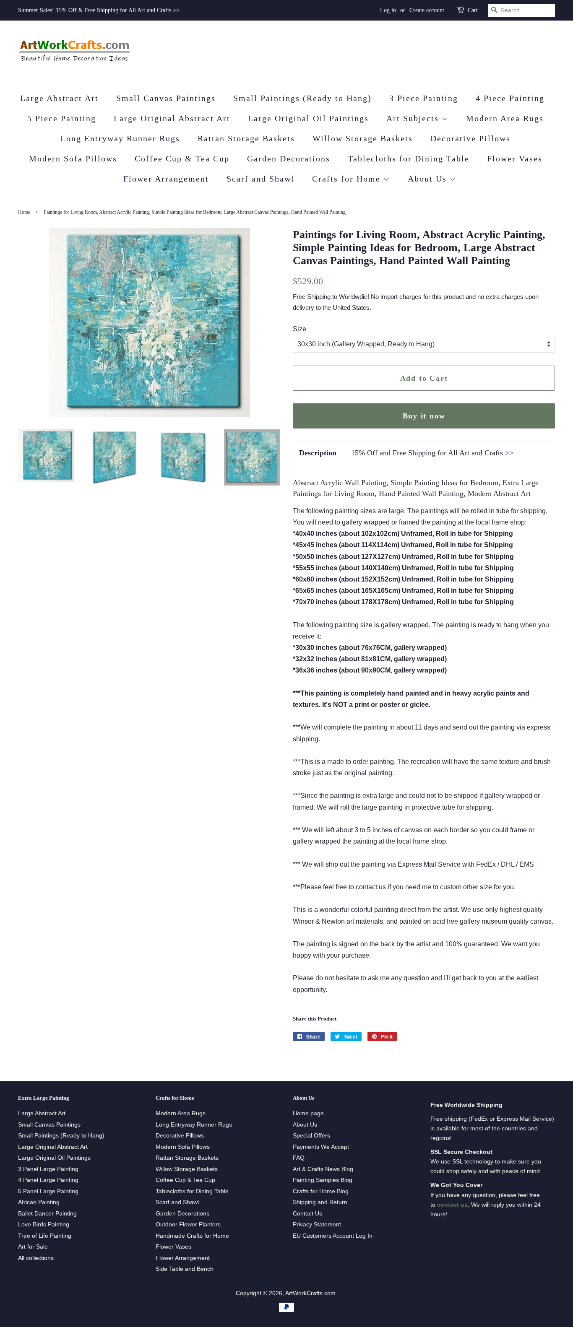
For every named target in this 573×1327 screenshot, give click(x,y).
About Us (429, 178)
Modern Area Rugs (505, 118)
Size (299, 328)
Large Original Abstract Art (172, 118)
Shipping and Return (320, 1202)
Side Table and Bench (185, 1269)
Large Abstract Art (59, 98)
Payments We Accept (321, 1147)
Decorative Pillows (470, 138)
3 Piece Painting (423, 98)
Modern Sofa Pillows (73, 158)
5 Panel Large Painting (48, 1191)
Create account (426, 10)
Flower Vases (514, 158)
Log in (388, 10)
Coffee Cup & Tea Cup (182, 158)
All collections (36, 1258)
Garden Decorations (288, 158)
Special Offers (311, 1135)
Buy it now (424, 416)
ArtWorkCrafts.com (310, 1293)
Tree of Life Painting (44, 1236)
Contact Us (307, 1213)
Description (317, 453)
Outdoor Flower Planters (188, 1224)
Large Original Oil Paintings (308, 118)
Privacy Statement (317, 1224)
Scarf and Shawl (260, 178)
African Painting (39, 1202)
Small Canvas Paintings (166, 98)
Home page (308, 1113)
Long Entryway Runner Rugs (120, 138)
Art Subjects (414, 118)
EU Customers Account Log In (332, 1236)
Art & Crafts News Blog (323, 1169)
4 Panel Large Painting (48, 1180)
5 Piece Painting (61, 118)
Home (24, 212)
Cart (473, 10)
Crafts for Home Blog (321, 1191)
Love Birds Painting (43, 1224)
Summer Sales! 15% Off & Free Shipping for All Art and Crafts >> (99, 10)
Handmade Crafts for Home (192, 1236)
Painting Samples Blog (322, 1180)
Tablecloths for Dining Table (408, 158)
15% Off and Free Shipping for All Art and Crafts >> (432, 453)
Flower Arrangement (166, 178)
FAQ (299, 1158)
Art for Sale (33, 1247)
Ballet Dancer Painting (47, 1213)
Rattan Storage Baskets (246, 138)
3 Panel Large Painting (48, 1169)
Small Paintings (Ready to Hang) (302, 98)
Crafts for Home (347, 178)
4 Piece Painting (510, 98)
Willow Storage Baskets (363, 138)
